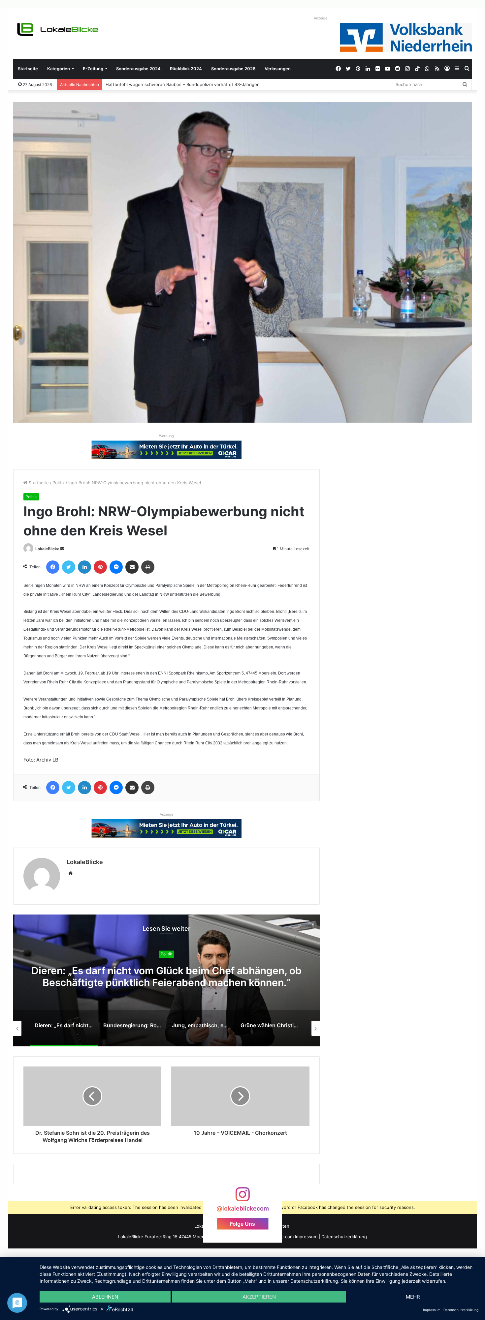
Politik (58, 482)
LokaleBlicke (47, 548)
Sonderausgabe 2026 (233, 68)
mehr (413, 1297)
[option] (166, 980)
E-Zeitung (93, 68)
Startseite (28, 68)
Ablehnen (105, 1297)
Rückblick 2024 (186, 68)
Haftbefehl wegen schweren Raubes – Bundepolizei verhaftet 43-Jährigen (176, 84)
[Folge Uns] (242, 1197)
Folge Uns (242, 1223)
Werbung (166, 436)
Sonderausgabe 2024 (138, 68)
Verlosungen (278, 68)
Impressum (306, 1236)
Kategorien (58, 68)
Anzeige (320, 18)
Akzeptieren (259, 1297)
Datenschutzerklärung (344, 1236)
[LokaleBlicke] (57, 29)
